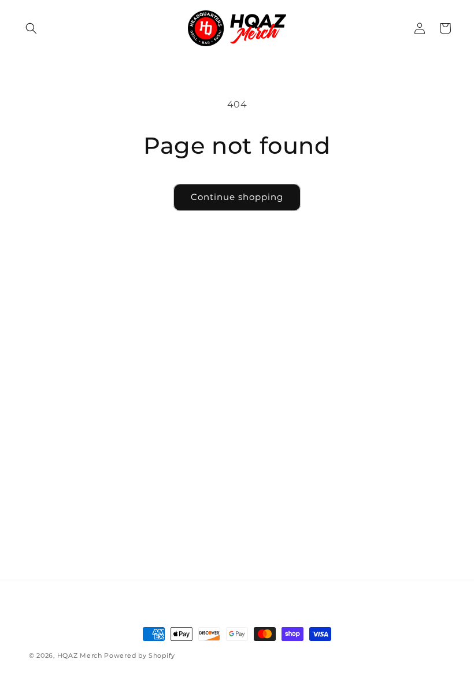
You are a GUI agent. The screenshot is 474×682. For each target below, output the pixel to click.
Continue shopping (237, 196)
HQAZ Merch (79, 655)
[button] (31, 28)
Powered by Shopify (139, 655)
